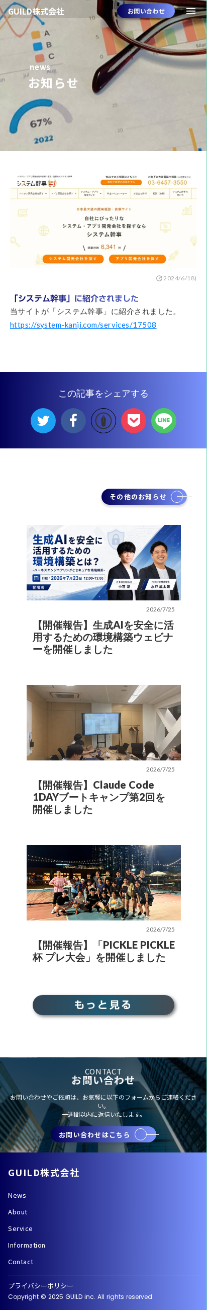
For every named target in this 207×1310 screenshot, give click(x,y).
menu (191, 11)
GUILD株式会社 (36, 11)
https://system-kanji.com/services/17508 (83, 324)
